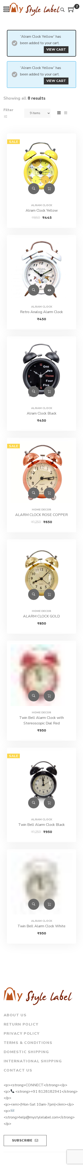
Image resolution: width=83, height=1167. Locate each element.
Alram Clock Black (41, 413)
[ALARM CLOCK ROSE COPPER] (41, 472)
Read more (49, 290)
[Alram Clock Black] (41, 371)
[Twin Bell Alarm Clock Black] (41, 782)
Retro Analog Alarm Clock (41, 311)
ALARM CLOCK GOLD (41, 616)
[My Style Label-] (34, 9)
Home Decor (41, 509)
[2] (71, 11)
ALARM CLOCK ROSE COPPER (41, 514)
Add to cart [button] (49, 188)
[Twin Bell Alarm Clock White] (41, 883)
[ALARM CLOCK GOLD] (41, 574)
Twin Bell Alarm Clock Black (41, 824)
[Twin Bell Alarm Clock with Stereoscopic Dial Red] (41, 675)
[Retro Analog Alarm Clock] (41, 269)
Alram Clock (41, 205)
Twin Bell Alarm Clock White (41, 926)
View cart (56, 49)
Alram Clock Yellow (42, 210)
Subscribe (22, 1140)
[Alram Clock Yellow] (41, 168)
